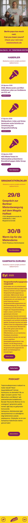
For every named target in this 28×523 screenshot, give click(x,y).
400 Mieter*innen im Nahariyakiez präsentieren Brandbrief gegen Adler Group (13, 159)
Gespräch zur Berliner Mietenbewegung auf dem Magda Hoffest (12, 207)
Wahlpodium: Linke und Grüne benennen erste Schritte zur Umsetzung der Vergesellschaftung (13, 124)
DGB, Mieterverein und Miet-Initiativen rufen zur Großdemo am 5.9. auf (13, 90)
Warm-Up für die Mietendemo (12, 239)
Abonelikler (14, 434)
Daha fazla (9, 356)
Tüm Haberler (14, 170)
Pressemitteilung (6, 95)
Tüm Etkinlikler (14, 250)
